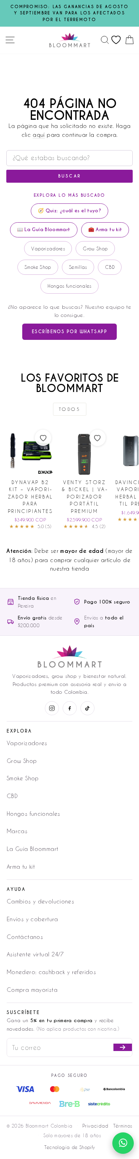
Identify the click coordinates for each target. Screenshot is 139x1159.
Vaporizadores (48, 248)
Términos (122, 1125)
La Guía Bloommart (32, 848)
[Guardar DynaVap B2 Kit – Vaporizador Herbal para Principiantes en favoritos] (43, 438)
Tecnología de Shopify (69, 1147)
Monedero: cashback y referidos (51, 972)
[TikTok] (87, 708)
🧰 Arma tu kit (105, 229)
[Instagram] (52, 708)
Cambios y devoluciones (40, 901)
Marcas (17, 831)
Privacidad (95, 1125)
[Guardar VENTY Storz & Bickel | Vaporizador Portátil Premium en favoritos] (97, 438)
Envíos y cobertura (32, 919)
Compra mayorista (32, 989)
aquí (38, 135)
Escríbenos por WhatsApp (69, 331)
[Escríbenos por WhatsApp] (123, 1143)
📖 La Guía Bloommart (43, 229)
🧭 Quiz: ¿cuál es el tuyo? (69, 210)
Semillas (78, 267)
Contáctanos (25, 936)
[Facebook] (70, 708)
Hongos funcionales (69, 285)
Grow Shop (95, 248)
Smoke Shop (37, 267)
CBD (110, 267)
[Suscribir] (122, 1047)
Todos (69, 409)
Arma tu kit (21, 866)
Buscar (69, 176)
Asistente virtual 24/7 (35, 954)
